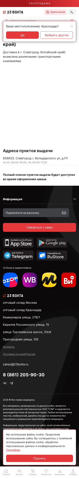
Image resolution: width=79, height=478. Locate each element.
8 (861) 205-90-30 (24, 374)
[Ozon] (10, 279)
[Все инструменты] (68, 279)
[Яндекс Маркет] (49, 279)
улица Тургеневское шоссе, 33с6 (27, 332)
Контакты (9, 346)
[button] (72, 20)
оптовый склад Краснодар (22, 310)
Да (22, 35)
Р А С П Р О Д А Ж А (39, 3)
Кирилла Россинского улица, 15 (26, 324)
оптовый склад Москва (20, 302)
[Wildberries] (29, 279)
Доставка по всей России (19, 354)
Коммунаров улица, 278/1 (21, 317)
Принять (39, 458)
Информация (12, 199)
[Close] (72, 26)
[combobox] (35, 20)
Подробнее (13, 449)
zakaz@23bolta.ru (15, 364)
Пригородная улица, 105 (20, 339)
